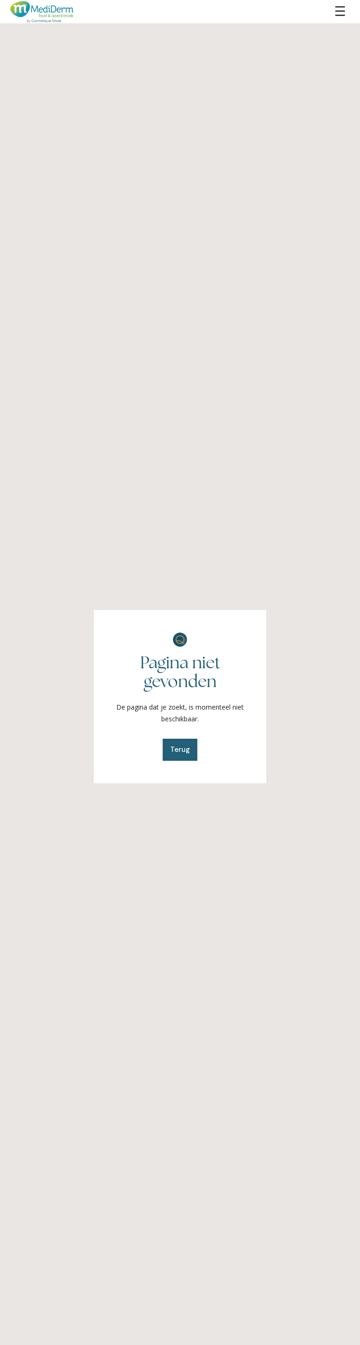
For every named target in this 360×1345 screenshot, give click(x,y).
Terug (180, 749)
